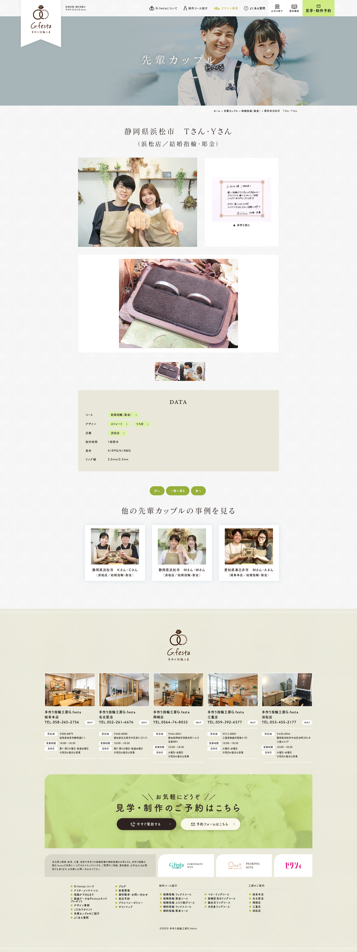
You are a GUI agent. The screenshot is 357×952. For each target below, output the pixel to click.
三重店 (257, 906)
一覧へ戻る (178, 490)
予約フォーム (212, 824)
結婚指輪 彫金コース (175, 898)
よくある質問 (257, 8)
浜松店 (151, 145)
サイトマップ (126, 907)
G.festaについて (84, 886)
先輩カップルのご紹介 (87, 913)
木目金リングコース (219, 906)
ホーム (217, 111)
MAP (90, 722)
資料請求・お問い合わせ (133, 894)
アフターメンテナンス (86, 890)
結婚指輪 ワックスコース (177, 894)
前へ (198, 490)
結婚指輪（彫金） (251, 111)
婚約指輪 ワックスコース (177, 906)
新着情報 (124, 890)
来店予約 (124, 898)
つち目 (140, 423)
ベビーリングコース (218, 894)
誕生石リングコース (219, 902)
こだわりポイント (83, 909)
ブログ (122, 886)
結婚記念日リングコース (222, 898)
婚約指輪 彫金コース (175, 910)
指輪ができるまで (84, 894)
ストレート (117, 423)
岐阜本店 (236, 575)
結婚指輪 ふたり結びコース (179, 902)
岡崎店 (257, 902)
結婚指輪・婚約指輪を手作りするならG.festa (75, 8)
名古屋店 (258, 898)
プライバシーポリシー (131, 902)
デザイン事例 (82, 905)
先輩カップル (231, 111)
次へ (157, 490)
